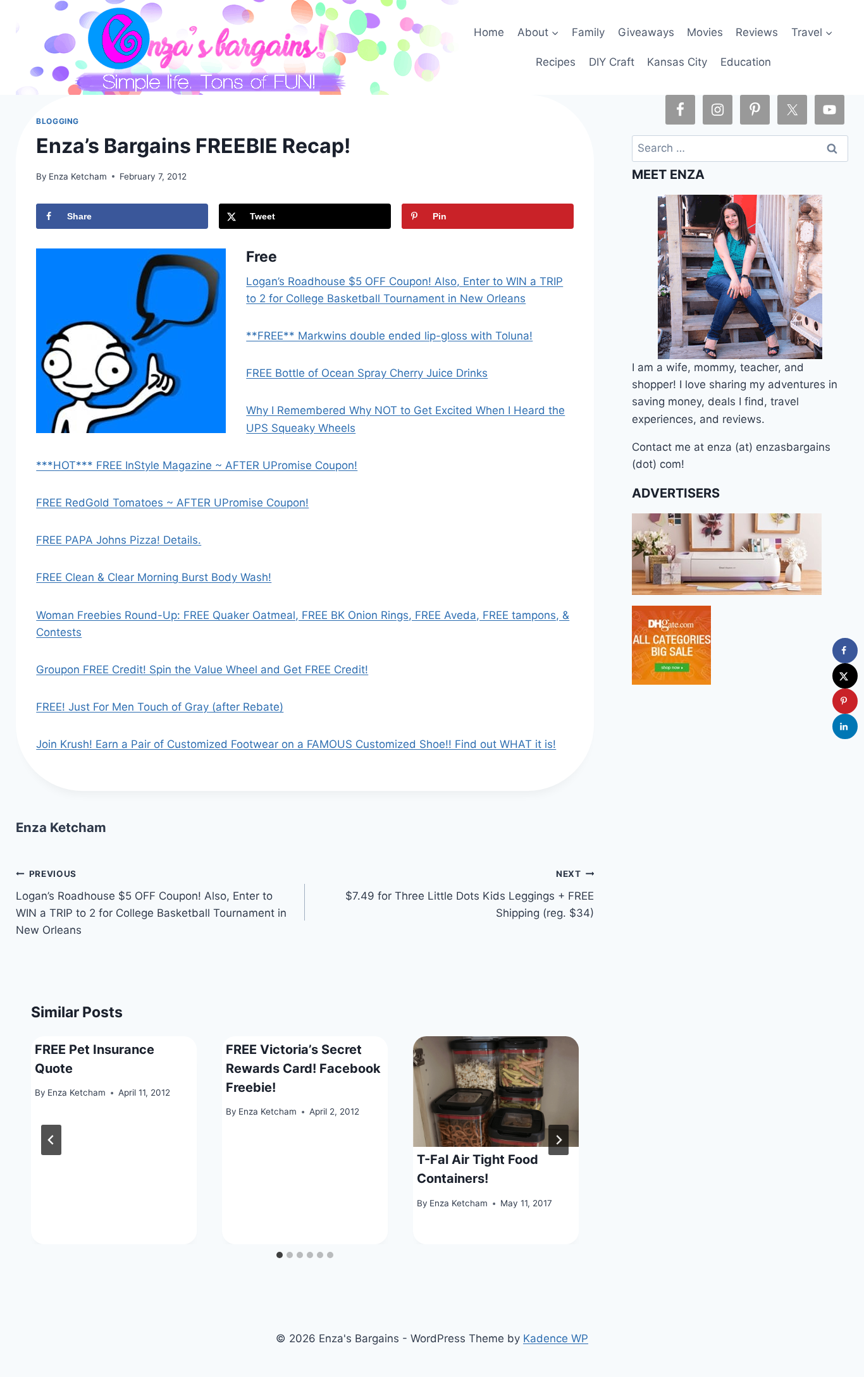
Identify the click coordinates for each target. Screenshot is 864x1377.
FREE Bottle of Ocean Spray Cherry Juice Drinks (367, 373)
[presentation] (496, 1091)
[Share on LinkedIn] (845, 726)
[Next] (558, 1140)
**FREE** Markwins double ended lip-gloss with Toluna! (389, 335)
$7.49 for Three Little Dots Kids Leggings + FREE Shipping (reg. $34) (469, 894)
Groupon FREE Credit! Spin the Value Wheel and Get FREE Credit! (202, 669)
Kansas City (677, 62)
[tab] (279, 1255)
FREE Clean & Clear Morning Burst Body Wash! (153, 577)
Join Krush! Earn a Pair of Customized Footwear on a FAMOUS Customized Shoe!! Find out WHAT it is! (296, 744)
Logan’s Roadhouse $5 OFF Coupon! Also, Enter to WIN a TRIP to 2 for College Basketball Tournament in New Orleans (151, 902)
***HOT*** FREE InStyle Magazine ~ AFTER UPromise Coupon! (196, 465)
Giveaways (646, 32)
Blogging (57, 121)
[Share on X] (845, 675)
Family (588, 32)
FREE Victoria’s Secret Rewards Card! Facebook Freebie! (303, 1068)
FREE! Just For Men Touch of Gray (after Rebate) (159, 707)
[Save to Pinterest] (845, 701)
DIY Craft (611, 62)
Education (745, 62)
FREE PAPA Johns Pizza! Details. (118, 540)
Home (489, 32)
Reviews (757, 32)
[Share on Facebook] (845, 650)
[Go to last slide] (51, 1140)
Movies (705, 32)
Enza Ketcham (78, 176)
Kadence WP (555, 1338)
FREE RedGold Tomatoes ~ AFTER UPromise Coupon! (172, 502)
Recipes (556, 62)
